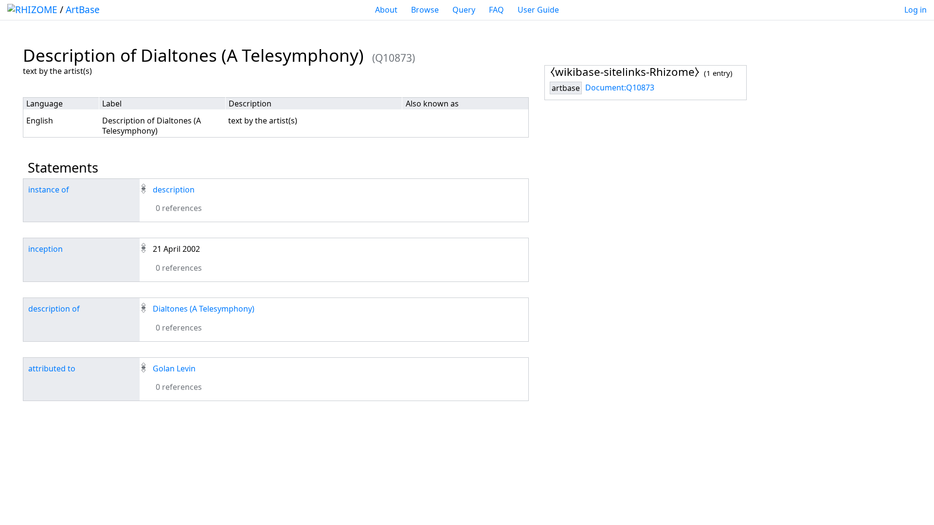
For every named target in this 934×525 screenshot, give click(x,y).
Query (463, 9)
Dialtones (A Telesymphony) (203, 308)
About (386, 9)
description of (54, 308)
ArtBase (83, 9)
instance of (48, 189)
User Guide (538, 9)
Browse (425, 9)
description (174, 189)
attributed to (51, 368)
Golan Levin (174, 368)
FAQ (496, 9)
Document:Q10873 (619, 87)
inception (45, 249)
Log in (915, 9)
